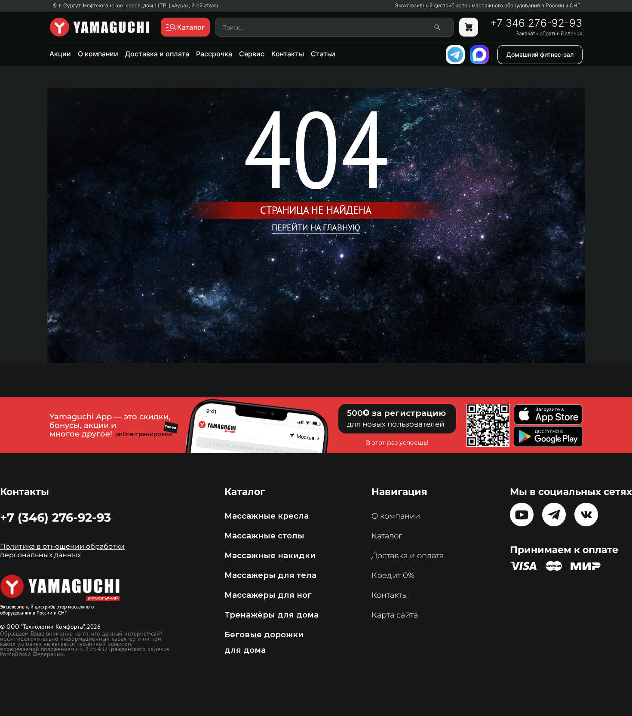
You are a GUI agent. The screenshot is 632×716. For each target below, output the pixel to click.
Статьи (323, 53)
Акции (60, 53)
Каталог (386, 536)
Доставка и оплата (157, 53)
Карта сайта (394, 615)
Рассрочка (214, 53)
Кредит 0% (392, 575)
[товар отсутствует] (468, 27)
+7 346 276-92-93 (536, 23)
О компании (98, 53)
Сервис (251, 53)
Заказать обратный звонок (548, 34)
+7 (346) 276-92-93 (55, 517)
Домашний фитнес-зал (540, 54)
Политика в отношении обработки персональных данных (62, 550)
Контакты (287, 53)
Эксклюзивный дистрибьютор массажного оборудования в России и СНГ (487, 6)
